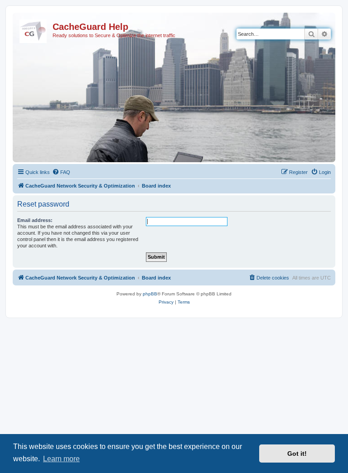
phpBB (150, 293)
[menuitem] (61, 172)
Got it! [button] (297, 453)
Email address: (35, 220)
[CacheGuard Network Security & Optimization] (34, 29)
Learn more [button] (61, 459)
